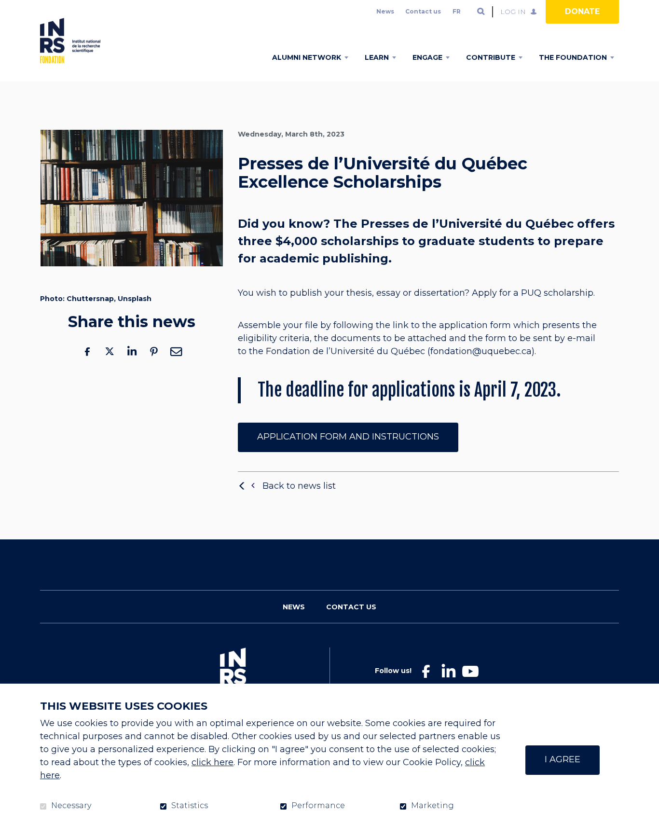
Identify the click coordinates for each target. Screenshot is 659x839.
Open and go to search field (481, 11)
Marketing (432, 805)
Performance (318, 805)
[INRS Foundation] (70, 40)
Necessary (71, 805)
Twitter (109, 351)
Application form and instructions (348, 436)
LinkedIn (131, 351)
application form (475, 325)
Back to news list (299, 486)
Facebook (87, 351)
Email (176, 351)
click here (212, 762)
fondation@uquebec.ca (481, 352)
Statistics (189, 805)
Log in (513, 11)
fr (457, 11)
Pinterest (154, 351)
